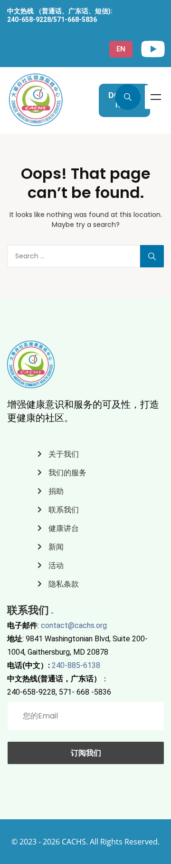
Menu (155, 97)
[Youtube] (153, 49)
